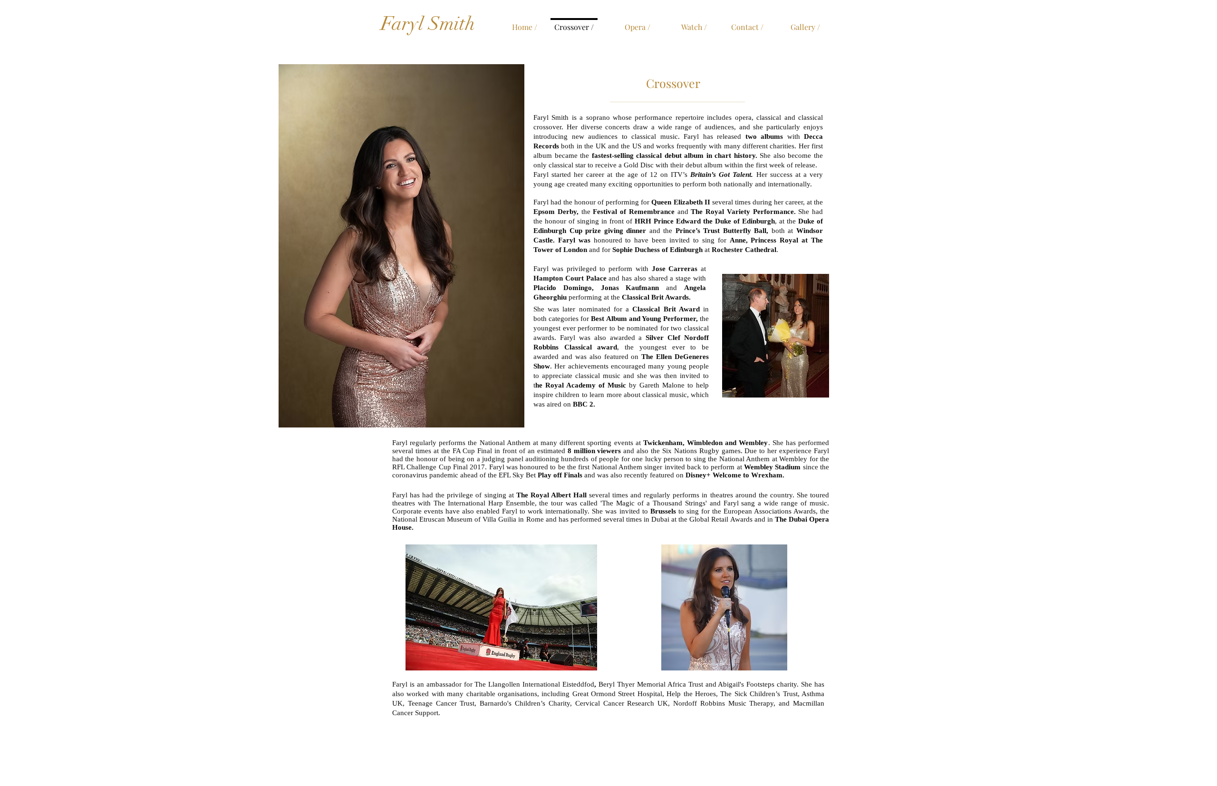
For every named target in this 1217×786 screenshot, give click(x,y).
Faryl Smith (428, 24)
